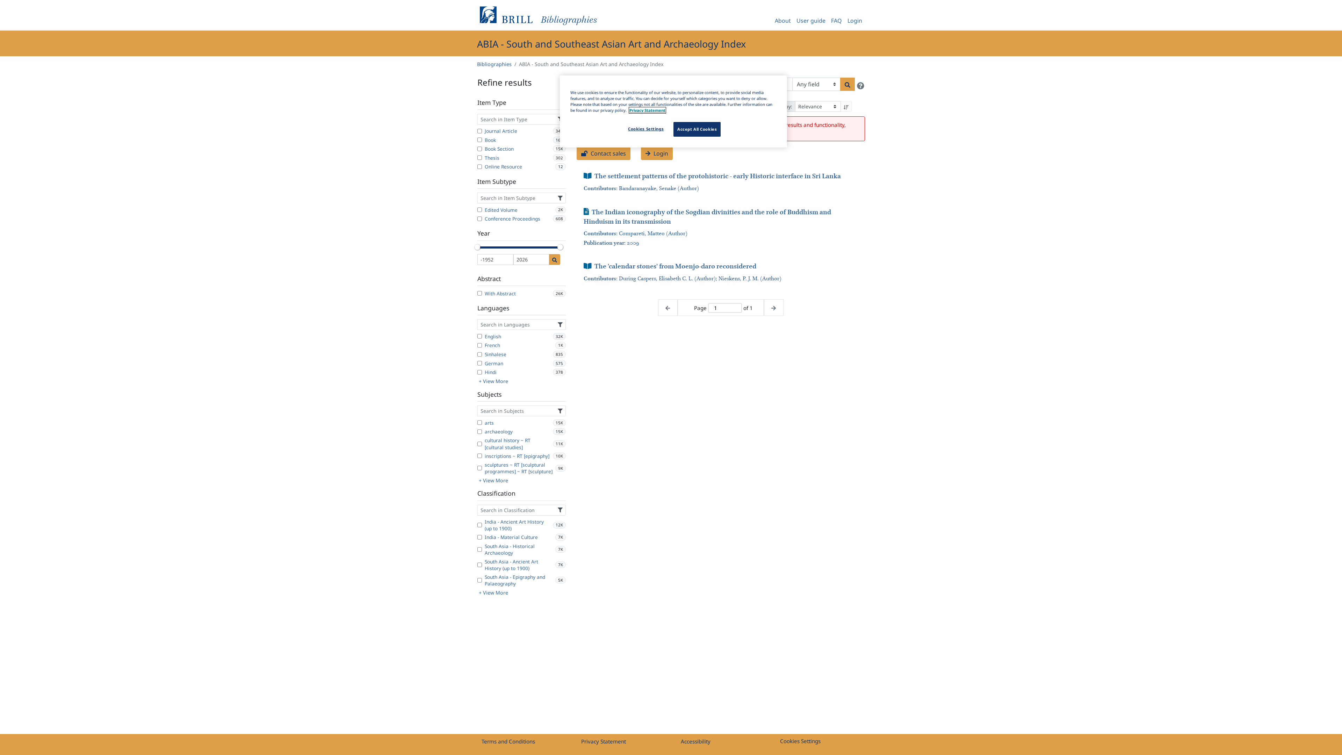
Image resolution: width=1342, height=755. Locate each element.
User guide (810, 20)
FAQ (836, 20)
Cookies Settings (800, 741)
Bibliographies (494, 64)
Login (854, 20)
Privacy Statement (603, 741)
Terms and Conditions (508, 741)
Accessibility (695, 741)
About (783, 20)
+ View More (493, 381)
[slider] (477, 247)
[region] (673, 112)
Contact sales (607, 153)
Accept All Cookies (697, 129)
